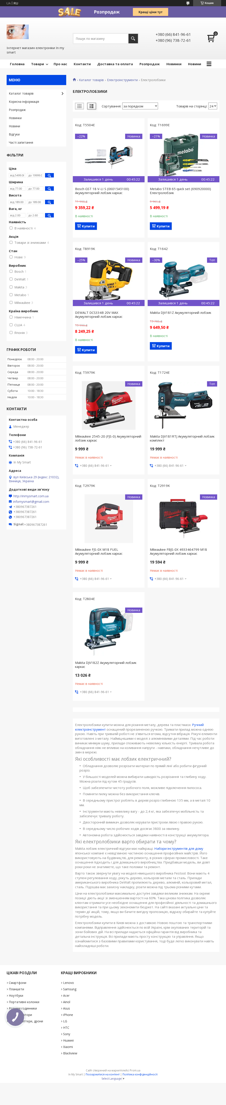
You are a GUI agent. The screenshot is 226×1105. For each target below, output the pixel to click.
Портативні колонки (24, 1002)
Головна (17, 64)
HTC (66, 1027)
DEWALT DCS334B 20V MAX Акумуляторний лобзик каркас (98, 314)
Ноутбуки (16, 995)
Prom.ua (135, 1070)
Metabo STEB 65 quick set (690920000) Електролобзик (180, 191)
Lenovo (68, 983)
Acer (66, 995)
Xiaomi (68, 1047)
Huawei (68, 1040)
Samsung (69, 989)
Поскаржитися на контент (103, 1074)
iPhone (68, 1015)
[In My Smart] (18, 31)
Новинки (173, 64)
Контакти (82, 64)
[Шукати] (133, 38)
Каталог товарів (91, 80)
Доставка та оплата (115, 64)
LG (65, 1021)
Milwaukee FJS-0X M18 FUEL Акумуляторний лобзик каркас (98, 551)
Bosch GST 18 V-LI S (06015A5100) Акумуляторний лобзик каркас (102, 191)
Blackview (70, 1053)
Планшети (16, 989)
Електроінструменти (122, 80)
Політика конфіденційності (140, 1074)
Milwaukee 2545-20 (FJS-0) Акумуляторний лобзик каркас (108, 438)
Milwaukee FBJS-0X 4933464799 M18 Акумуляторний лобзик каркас (178, 551)
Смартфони (17, 983)
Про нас (60, 64)
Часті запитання (21, 142)
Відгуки (14, 134)
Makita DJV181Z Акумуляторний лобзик (180, 312)
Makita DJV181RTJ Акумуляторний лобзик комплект (182, 438)
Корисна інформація (24, 101)
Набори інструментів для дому (178, 848)
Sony (66, 1034)
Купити (88, 226)
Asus (66, 1008)
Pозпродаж (149, 64)
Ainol (66, 1002)
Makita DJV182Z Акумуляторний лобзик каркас (105, 665)
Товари (37, 64)
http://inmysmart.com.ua (31, 496)
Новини (194, 64)
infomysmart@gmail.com (31, 502)
